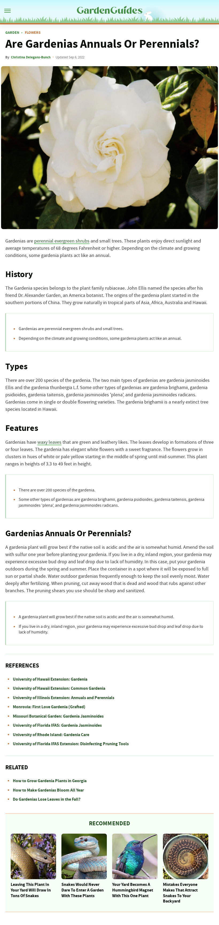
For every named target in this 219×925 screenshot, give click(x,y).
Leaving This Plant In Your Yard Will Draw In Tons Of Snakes (31, 890)
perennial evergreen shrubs (61, 241)
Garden (12, 33)
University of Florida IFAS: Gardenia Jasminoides (57, 725)
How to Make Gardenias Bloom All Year (48, 790)
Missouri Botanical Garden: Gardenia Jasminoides (58, 716)
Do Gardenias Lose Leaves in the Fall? (46, 799)
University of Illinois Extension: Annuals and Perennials (63, 697)
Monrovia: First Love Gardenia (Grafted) (49, 707)
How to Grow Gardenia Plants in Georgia (50, 781)
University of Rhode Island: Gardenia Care (51, 734)
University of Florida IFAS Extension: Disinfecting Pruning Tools (71, 744)
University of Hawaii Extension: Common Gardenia (59, 688)
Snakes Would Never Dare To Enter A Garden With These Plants (82, 890)
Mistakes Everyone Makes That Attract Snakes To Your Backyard (180, 893)
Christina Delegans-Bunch (30, 57)
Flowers (33, 33)
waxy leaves (49, 442)
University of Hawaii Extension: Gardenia (50, 679)
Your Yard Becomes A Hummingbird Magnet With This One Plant (132, 890)
